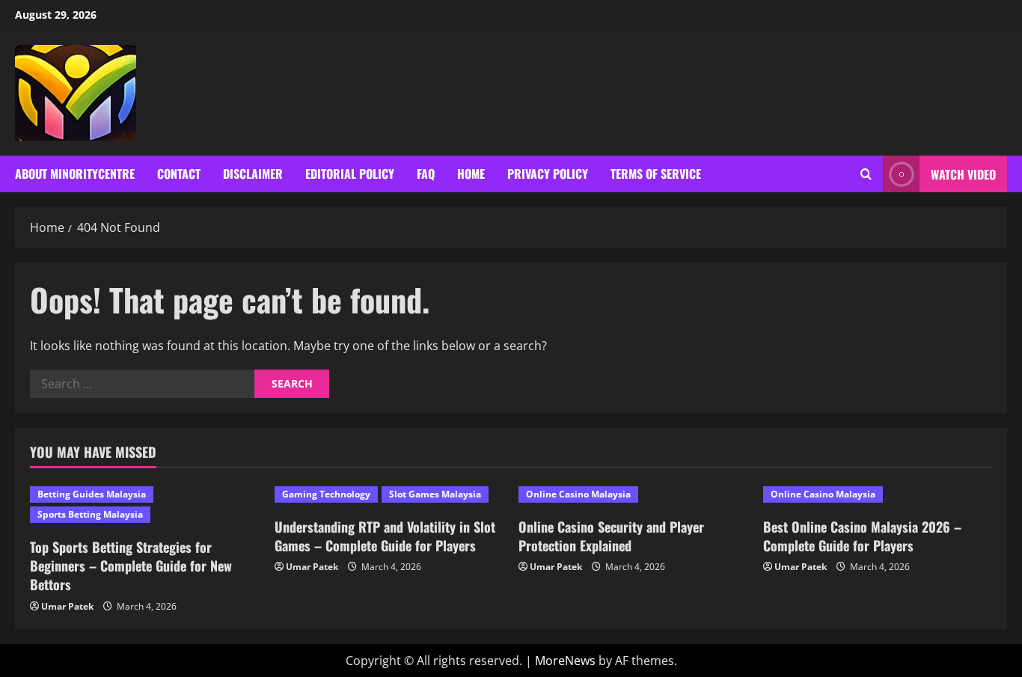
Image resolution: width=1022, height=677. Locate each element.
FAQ (426, 174)
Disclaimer (253, 174)
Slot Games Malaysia (435, 494)
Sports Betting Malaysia (90, 514)
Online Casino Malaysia (578, 494)
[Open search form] (866, 174)
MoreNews (565, 660)
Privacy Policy (547, 174)
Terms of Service (656, 174)
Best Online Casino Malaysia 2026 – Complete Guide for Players (862, 536)
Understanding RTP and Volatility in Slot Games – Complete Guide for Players (385, 536)
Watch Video (963, 174)
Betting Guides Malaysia (91, 494)
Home (471, 174)
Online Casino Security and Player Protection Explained (611, 536)
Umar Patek (67, 606)
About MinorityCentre (75, 174)
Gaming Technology (326, 494)
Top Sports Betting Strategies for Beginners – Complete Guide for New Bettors (131, 565)
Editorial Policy (349, 174)
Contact (179, 174)
